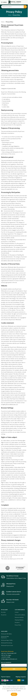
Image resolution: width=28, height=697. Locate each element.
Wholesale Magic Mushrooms (5, 637)
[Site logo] (14, 2)
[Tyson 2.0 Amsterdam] (20, 568)
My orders (3, 612)
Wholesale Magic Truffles (7, 640)
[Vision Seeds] (7, 568)
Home (9, 15)
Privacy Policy (18, 625)
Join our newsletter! (6, 662)
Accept (14, 694)
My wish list (3, 615)
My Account (4, 609)
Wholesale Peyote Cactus (7, 645)
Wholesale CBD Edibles (6, 634)
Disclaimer (17, 622)
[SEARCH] (25, 6)
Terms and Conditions (20, 615)
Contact (17, 612)
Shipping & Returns (19, 620)
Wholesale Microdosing (6, 643)
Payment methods (19, 617)
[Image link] (7, 680)
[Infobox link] (14, 577)
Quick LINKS (4, 631)
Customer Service (20, 609)
